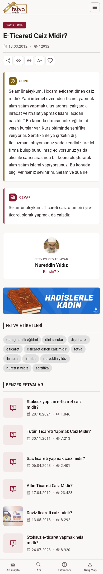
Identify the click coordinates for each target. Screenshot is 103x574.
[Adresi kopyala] (18, 60)
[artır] (39, 60)
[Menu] (95, 7)
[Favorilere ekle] (50, 60)
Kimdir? (49, 271)
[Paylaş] (8, 60)
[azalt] (29, 60)
